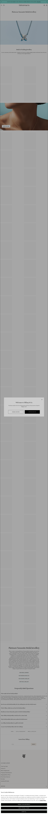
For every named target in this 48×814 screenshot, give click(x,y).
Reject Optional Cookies (24, 808)
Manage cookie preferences (24, 804)
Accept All (24, 811)
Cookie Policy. (43, 800)
